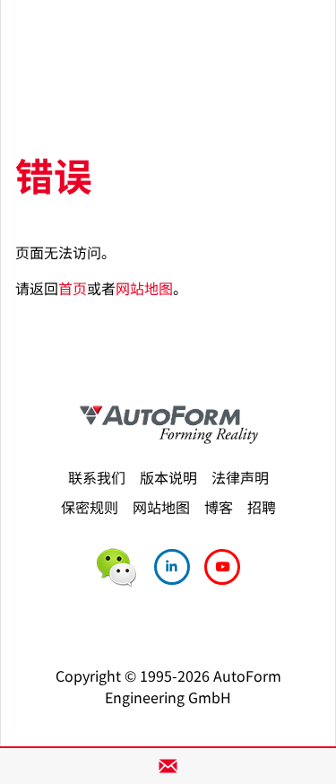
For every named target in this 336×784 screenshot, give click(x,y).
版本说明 (168, 477)
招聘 (261, 507)
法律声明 (240, 477)
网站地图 (144, 288)
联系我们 (96, 477)
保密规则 (89, 507)
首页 (72, 288)
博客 (218, 507)
